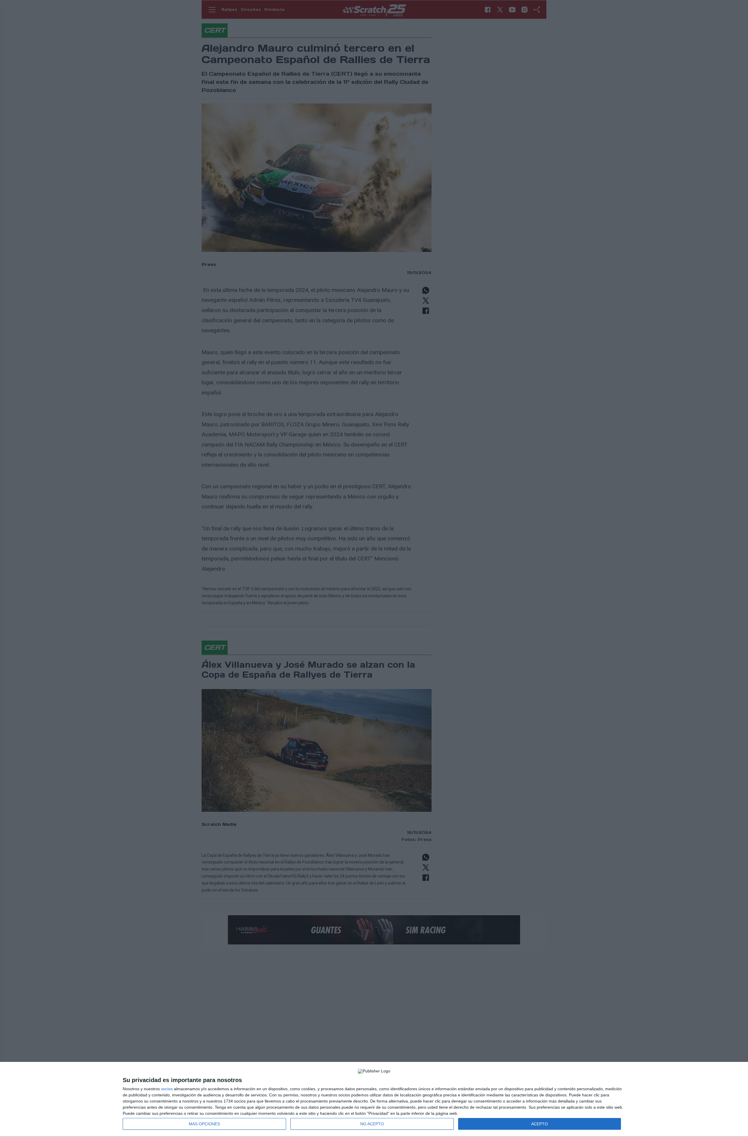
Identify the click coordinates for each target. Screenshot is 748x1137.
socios (167, 1089)
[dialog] (374, 1099)
